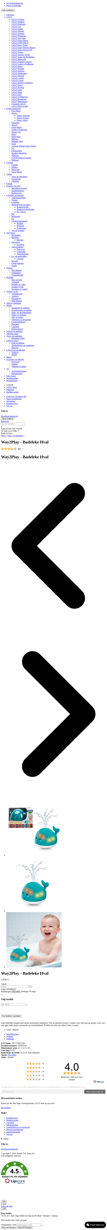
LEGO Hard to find (19, 106)
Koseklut (20, 244)
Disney (14, 113)
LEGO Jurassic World (20, 55)
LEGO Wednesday (19, 73)
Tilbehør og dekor (18, 366)
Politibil (20, 223)
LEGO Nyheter (17, 19)
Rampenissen (16, 373)
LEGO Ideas (16, 92)
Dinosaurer (16, 298)
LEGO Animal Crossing (21, 62)
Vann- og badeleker (14, 336)
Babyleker (10, 233)
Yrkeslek (15, 282)
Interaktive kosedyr (19, 188)
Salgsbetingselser (13, 1132)
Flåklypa (15, 155)
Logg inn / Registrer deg (16, 396)
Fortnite (14, 165)
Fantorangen (16, 151)
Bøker (8, 357)
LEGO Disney (17, 52)
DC (12, 148)
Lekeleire (15, 327)
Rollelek (9, 277)
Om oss (9, 406)
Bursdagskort (11, 380)
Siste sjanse (11, 376)
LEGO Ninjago (17, 33)
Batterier (15, 348)
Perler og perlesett (18, 315)
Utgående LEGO (18, 104)
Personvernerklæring (14, 1130)
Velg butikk (16, 992)
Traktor (14, 200)
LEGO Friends (17, 31)
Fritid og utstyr (12, 341)
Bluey (13, 134)
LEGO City (16, 26)
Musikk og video (18, 284)
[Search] (42, 1225)
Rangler (14, 261)
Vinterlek (15, 181)
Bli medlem (6, 1108)
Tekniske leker (12, 334)
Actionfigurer (17, 294)
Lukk (4, 1201)
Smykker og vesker (19, 289)
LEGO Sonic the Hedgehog (23, 57)
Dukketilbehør (17, 275)
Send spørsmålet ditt (94, 1092)
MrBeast (15, 160)
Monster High (17, 141)
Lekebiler (15, 202)
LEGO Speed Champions (22, 83)
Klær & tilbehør (18, 343)
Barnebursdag (12, 378)
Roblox (14, 167)
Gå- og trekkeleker (19, 256)
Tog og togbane (17, 230)
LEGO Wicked (17, 76)
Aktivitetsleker (17, 247)
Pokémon (15, 123)
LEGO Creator (17, 78)
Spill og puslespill (13, 303)
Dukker (9, 268)
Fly (12, 219)
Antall (3, 984)
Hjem (3, 436)
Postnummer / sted (9, 1225)
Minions (14, 139)
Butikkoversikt (12, 392)
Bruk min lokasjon (9, 1228)
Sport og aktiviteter (19, 176)
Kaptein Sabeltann (19, 153)
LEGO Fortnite (17, 69)
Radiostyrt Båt (23, 207)
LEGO (9, 17)
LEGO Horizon (18, 71)
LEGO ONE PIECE (20, 43)
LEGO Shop (11, 387)
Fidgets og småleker (14, 331)
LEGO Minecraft (18, 59)
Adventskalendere (18, 371)
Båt (12, 214)
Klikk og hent (6, 1206)
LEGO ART (16, 94)
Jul (7, 369)
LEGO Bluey (17, 66)
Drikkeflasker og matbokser (22, 345)
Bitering (20, 240)
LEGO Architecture (19, 97)
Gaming (9, 162)
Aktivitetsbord (22, 254)
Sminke (14, 364)
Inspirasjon (10, 401)
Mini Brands (16, 301)
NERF (14, 355)
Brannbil (20, 226)
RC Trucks (21, 212)
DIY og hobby (17, 317)
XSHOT (15, 352)
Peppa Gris (16, 132)
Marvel (14, 125)
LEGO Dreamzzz (18, 36)
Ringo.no (5, 421)
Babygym (21, 249)
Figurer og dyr (12, 291)
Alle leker (10, 15)
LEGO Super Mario (19, 40)
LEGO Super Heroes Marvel (23, 48)
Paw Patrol (15, 111)
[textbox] (43, 1091)
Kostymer (15, 362)
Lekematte (21, 252)
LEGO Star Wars (18, 38)
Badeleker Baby (18, 338)
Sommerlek (16, 179)
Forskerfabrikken (18, 322)
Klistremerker (17, 329)
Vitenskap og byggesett (21, 320)
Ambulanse (21, 228)
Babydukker (16, 270)
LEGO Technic (17, 87)
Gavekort (10, 1122)
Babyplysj (15, 242)
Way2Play (12, 1055)
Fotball (9, 184)
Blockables (16, 235)
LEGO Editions (18, 22)
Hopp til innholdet (13, 5)
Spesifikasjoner (12, 1034)
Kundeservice (12, 403)
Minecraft (15, 169)
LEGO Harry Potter (19, 45)
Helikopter (15, 216)
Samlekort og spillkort (20, 308)
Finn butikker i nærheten (11, 1016)
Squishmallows (17, 191)
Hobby (9, 305)
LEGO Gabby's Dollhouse (22, 64)
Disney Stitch (22, 120)
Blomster (15, 324)
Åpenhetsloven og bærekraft (18, 1127)
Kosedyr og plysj (13, 186)
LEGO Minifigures (19, 101)
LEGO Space (17, 85)
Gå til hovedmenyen (14, 3)
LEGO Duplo (17, 29)
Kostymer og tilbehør (15, 359)
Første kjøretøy (17, 263)
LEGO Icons (16, 90)
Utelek (9, 174)
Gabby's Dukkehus (19, 130)
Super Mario (16, 127)
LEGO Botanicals (18, 99)
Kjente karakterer (13, 108)
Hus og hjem (16, 280)
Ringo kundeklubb (14, 399)
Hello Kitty (16, 137)
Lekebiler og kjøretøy (15, 195)
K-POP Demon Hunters (21, 158)
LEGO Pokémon (18, 24)
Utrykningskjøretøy (19, 221)
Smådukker (16, 273)
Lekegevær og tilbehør (15, 350)
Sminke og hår (17, 287)
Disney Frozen (23, 118)
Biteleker (15, 237)
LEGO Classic (17, 80)
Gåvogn (20, 259)
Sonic (13, 144)
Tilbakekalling (12, 1125)
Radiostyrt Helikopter (25, 209)
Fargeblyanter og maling (21, 310)
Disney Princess (23, 116)
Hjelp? (6, 1139)
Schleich (15, 296)
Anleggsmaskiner (18, 198)
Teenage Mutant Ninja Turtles (23, 146)
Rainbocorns (16, 193)
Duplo (14, 266)
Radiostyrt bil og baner (20, 205)
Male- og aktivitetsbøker (21, 312)
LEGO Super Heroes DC (21, 50)
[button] (53, 1173)
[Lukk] (2, 994)
